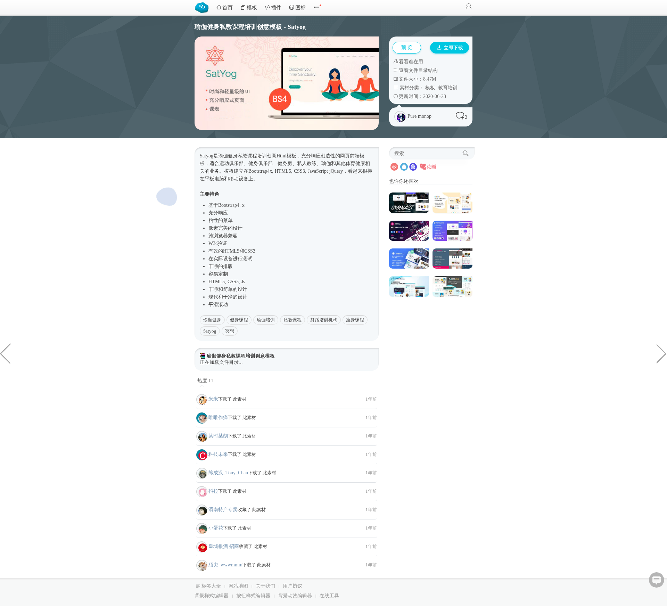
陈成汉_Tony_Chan (228, 472)
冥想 (229, 331)
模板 (252, 7)
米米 (213, 399)
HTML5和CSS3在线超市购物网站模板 (662, 353)
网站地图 (238, 586)
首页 (227, 7)
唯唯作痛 (218, 417)
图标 (300, 7)
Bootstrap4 (259, 171)
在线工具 (329, 595)
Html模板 (286, 155)
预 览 (406, 47)
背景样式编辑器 (212, 595)
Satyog (209, 331)
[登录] (468, 7)
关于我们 (265, 586)
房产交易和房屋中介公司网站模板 (5, 353)
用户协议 (292, 586)
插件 (276, 7)
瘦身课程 (355, 319)
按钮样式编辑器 (253, 595)
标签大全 (211, 586)
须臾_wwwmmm (225, 564)
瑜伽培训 (266, 319)
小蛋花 (215, 528)
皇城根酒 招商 (223, 546)
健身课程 (239, 319)
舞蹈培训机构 (323, 319)
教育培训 (448, 87)
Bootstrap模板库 (203, 7)
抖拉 (213, 491)
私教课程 (292, 319)
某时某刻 (218, 436)
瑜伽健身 (212, 319)
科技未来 (218, 454)
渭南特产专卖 (223, 509)
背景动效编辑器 (295, 595)
